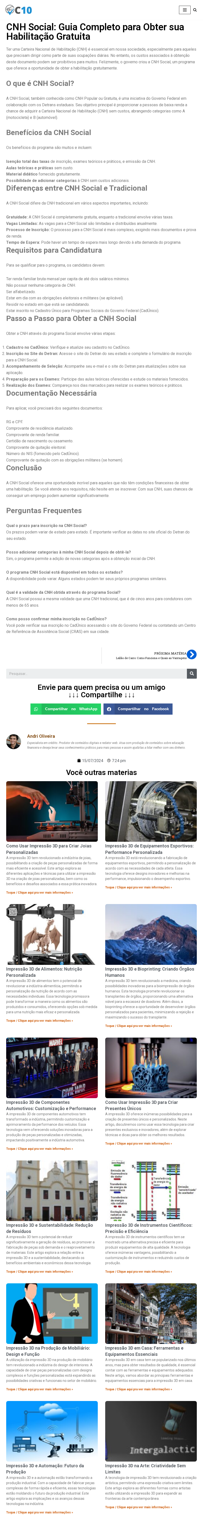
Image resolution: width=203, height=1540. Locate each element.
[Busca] (195, 10)
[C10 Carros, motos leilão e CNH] (18, 9)
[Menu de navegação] (185, 10)
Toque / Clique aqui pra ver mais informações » (39, 892)
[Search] (192, 674)
